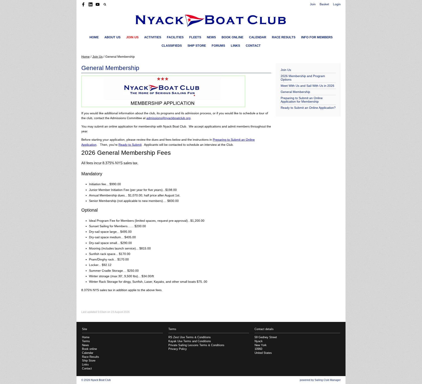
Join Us (132, 37)
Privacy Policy (177, 349)
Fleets (195, 37)
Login (337, 4)
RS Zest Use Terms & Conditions (189, 337)
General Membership (295, 92)
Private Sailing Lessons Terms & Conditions (196, 345)
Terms (86, 341)
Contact (253, 45)
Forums (218, 45)
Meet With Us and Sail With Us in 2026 (307, 85)
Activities (152, 37)
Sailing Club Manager (328, 380)
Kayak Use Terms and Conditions (189, 341)
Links (235, 45)
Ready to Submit (130, 144)
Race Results (283, 37)
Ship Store (196, 45)
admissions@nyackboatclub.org (168, 118)
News (211, 37)
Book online (232, 37)
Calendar (257, 37)
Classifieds (172, 45)
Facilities (175, 37)
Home (94, 37)
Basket (324, 4)
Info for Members (317, 37)
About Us (112, 37)
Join (313, 4)
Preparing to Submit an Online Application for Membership (302, 99)
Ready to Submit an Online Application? (308, 107)
